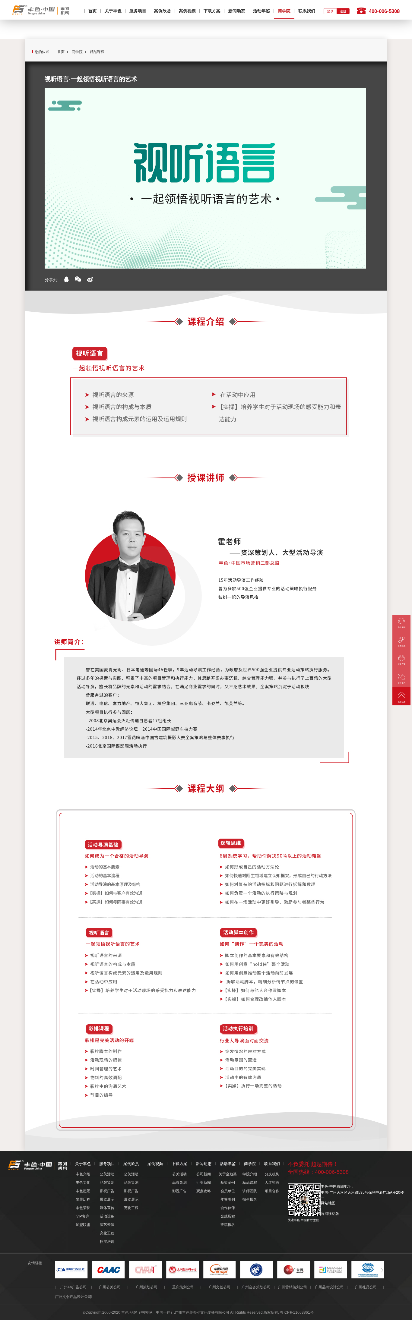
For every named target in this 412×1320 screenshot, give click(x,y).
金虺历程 (227, 1216)
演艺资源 (107, 1225)
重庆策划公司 (183, 1287)
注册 (343, 11)
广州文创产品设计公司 (73, 1297)
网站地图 (328, 1203)
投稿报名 (227, 1225)
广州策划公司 (146, 1287)
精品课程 (97, 52)
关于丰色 (113, 10)
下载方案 (212, 10)
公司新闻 (203, 1174)
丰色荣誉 (83, 1208)
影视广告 (107, 1191)
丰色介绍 (83, 1174)
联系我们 (306, 10)
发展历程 (83, 1199)
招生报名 (249, 1199)
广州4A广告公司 (73, 1287)
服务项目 (137, 10)
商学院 (284, 10)
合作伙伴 (227, 1208)
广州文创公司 (219, 1287)
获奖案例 (227, 1182)
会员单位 (227, 1191)
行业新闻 (203, 1182)
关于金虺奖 (228, 1174)
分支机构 (272, 1174)
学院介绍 (249, 1174)
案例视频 (187, 10)
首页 (92, 10)
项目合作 (272, 1191)
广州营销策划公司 (292, 1287)
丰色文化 (83, 1182)
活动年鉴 (261, 10)
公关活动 (107, 1174)
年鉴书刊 (227, 1199)
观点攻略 (203, 1191)
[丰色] (40, 9)
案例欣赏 (162, 10)
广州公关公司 (110, 1287)
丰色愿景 (83, 1191)
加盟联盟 (83, 1225)
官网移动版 (330, 1213)
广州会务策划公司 (256, 1287)
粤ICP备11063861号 (297, 1312)
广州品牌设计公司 (329, 1287)
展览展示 (107, 1199)
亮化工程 (107, 1233)
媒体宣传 (107, 1208)
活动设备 (107, 1216)
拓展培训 (107, 1242)
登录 (330, 11)
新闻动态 (236, 10)
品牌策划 (107, 1182)
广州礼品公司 (366, 1287)
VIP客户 (82, 1216)
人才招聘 (272, 1182)
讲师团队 (249, 1191)
